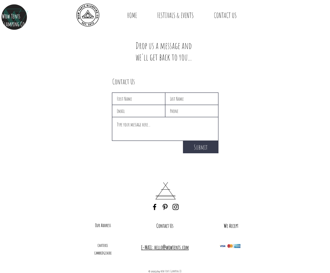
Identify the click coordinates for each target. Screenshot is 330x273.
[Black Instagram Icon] (175, 207)
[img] (222, 246)
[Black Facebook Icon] (154, 207)
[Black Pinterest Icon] (165, 207)
